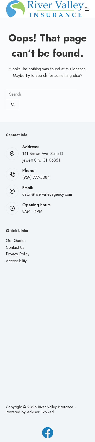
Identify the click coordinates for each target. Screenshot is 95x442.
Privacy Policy (17, 254)
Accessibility (16, 261)
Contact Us (15, 247)
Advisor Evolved (40, 412)
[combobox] (41, 94)
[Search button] (13, 104)
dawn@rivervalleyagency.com (47, 194)
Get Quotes (16, 241)
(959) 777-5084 (36, 177)
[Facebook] (47, 432)
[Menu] (87, 9)
